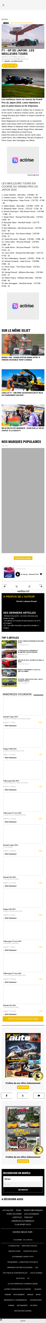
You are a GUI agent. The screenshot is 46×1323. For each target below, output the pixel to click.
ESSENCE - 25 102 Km (9, 819)
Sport (38, 1294)
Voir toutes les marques (23, 558)
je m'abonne (23, 1087)
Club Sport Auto (23, 1224)
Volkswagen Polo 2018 (11, 781)
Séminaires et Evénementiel (15, 1300)
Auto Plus (20, 1278)
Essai (18, 1210)
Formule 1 (6, 354)
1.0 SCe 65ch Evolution (11, 879)
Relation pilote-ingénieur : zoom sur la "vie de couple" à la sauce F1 (23, 429)
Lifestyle (17, 1217)
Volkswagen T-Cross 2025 (12, 941)
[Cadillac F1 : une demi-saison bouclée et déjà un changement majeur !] (23, 380)
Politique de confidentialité (15, 1273)
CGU (36, 1267)
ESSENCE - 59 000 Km (9, 786)
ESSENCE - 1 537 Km (9, 722)
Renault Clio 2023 (9, 877)
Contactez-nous (30, 1251)
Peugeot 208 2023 (9, 909)
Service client (14, 1251)
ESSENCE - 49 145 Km (9, 883)
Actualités (8, 1210)
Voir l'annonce (9, 725)
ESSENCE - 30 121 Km (9, 1011)
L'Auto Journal (36, 1273)
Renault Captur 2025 (10, 717)
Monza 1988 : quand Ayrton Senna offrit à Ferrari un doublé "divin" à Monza (21, 358)
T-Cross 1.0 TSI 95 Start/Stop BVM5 (14, 815)
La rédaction (13, 1246)
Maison (30, 1294)
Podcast (28, 1217)
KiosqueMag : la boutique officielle (22, 1262)
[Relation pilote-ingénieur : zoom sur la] (23, 415)
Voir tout (5, 445)
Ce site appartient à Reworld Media (23, 1284)
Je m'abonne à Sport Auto (22, 1256)
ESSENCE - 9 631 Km (9, 915)
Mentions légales (29, 1246)
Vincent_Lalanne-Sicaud (13, 61)
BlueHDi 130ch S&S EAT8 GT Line (13, 751)
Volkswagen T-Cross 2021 (12, 973)
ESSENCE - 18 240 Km (9, 851)
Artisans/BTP (22, 1305)
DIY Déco (33, 1305)
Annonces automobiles (22, 1221)
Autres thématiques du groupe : (18, 1289)
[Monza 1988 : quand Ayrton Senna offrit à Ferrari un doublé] (23, 345)
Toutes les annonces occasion (23, 1019)
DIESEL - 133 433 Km (9, 754)
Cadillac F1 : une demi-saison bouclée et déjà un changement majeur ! (22, 394)
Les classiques (31, 1214)
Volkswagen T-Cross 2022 (12, 813)
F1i (28, 1278)
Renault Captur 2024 (10, 845)
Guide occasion (14, 1214)
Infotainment (19, 1294)
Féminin (8, 1294)
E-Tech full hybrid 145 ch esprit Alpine (16, 719)
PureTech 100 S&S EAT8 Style (12, 911)
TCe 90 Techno (8, 847)
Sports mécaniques (33, 1210)
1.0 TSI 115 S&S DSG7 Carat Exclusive (15, 783)
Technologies (36, 1300)
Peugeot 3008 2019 (9, 749)
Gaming (11, 1305)
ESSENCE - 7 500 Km (9, 947)
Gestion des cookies (22, 1311)
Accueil (5, 19)
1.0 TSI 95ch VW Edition (11, 943)
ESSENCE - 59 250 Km (9, 979)
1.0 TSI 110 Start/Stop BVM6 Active (14, 975)
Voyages (37, 1289)
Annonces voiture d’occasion (19, 1267)
